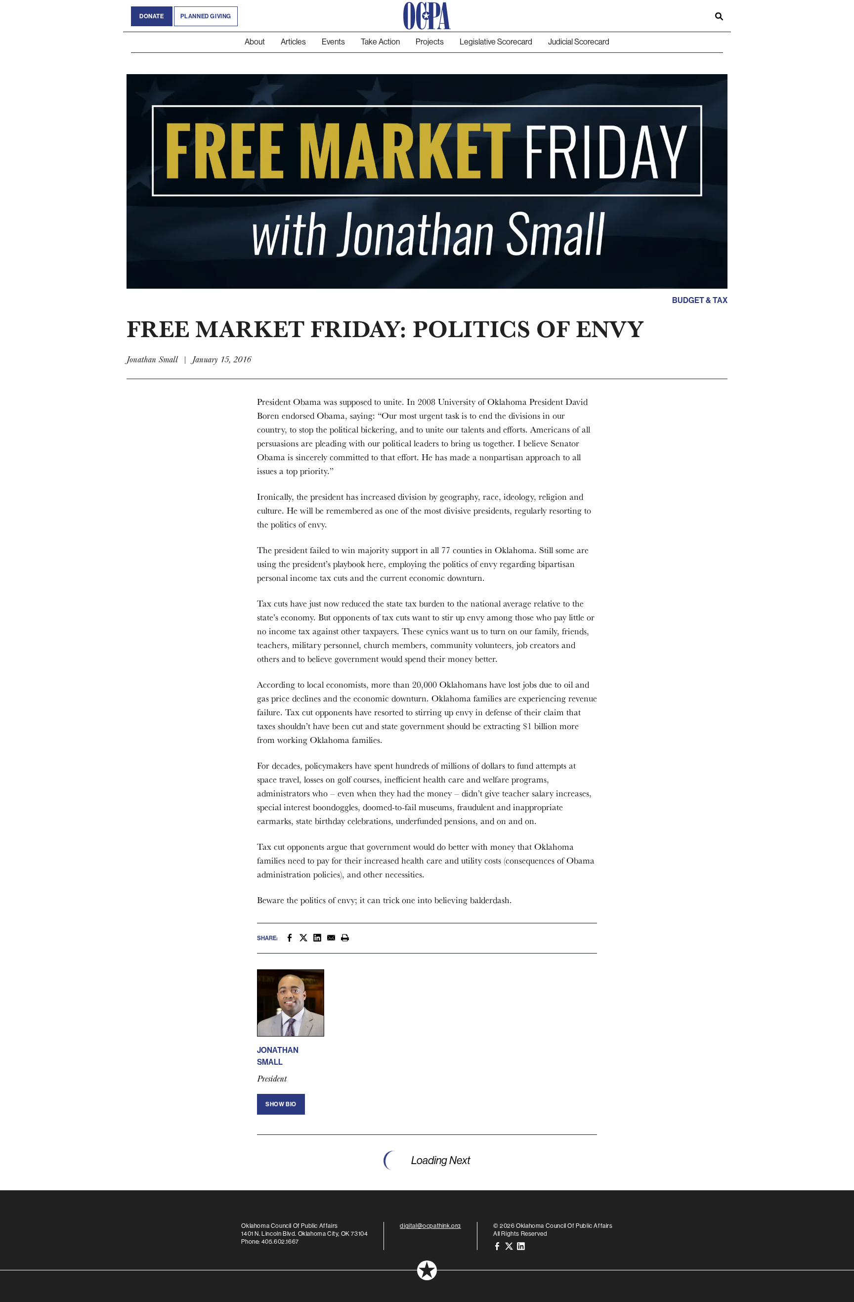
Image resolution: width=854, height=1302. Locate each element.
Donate (151, 16)
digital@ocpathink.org (430, 1225)
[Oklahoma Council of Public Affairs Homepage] (427, 16)
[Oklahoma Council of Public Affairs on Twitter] (509, 1245)
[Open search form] (719, 16)
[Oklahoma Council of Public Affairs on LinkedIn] (521, 1245)
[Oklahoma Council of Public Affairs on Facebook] (497, 1245)
